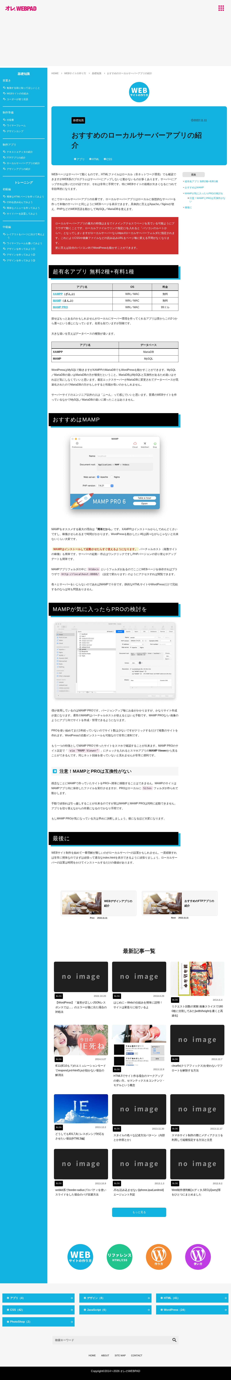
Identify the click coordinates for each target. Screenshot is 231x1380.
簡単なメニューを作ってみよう (23, 208)
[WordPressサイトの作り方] (159, 1257)
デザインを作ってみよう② (21, 254)
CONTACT (136, 1355)
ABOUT (105, 1355)
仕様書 (10, 120)
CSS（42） (17, 1309)
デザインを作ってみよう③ (21, 260)
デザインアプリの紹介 (18, 169)
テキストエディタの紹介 (20, 152)
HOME (92, 1355)
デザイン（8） (96, 1298)
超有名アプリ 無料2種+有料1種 (201, 181)
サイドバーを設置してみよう (22, 213)
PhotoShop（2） (21, 1321)
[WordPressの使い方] (198, 1257)
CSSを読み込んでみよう (20, 202)
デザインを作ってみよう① (21, 249)
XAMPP (58, 294)
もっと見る (139, 1212)
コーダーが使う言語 (17, 99)
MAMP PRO (60, 307)
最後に (188, 207)
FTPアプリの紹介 (16, 157)
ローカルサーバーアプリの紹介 (23, 163)
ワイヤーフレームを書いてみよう (24, 243)
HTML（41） (172, 1298)
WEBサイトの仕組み (18, 93)
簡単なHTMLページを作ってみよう (25, 196)
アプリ (81, 159)
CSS (109, 159)
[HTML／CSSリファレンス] (119, 1257)
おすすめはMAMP (194, 187)
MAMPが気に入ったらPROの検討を (204, 193)
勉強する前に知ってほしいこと (23, 88)
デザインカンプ (15, 131)
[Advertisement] (115, 42)
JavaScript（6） (97, 1309)
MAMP (57, 300)
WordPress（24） (175, 1309)
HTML (95, 159)
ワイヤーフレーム (16, 125)
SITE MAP (120, 1355)
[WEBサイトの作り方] (139, 91)
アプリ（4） (17, 1298)
